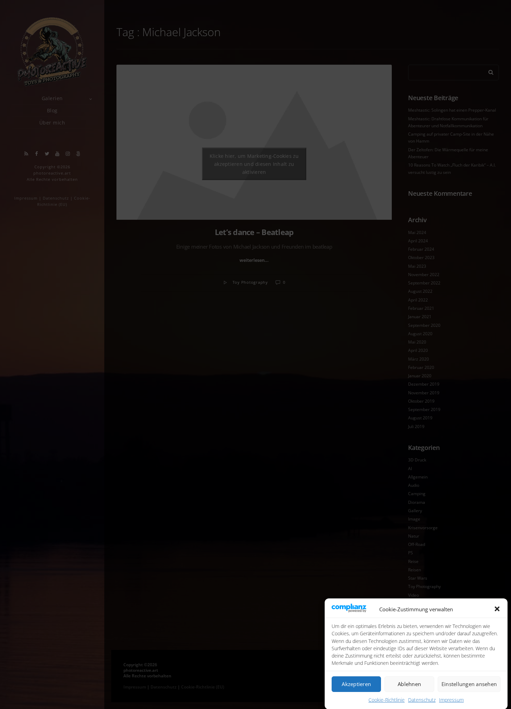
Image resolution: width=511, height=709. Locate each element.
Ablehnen (409, 683)
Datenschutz (422, 699)
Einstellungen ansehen (469, 683)
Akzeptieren (356, 683)
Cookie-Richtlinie (386, 699)
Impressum (451, 699)
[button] (497, 608)
